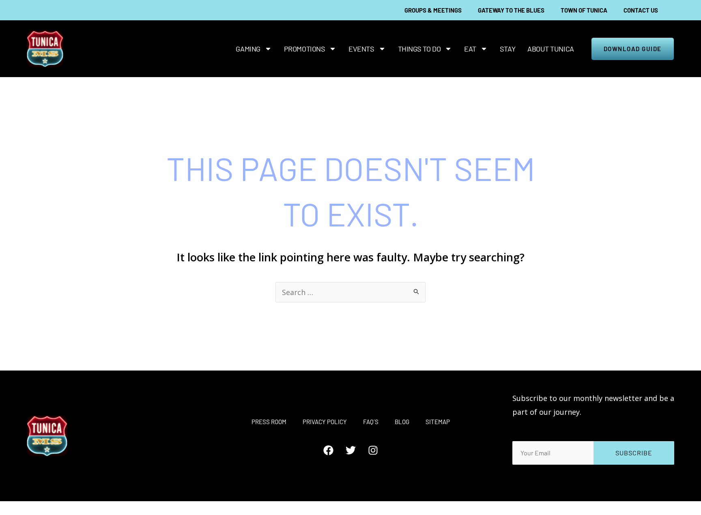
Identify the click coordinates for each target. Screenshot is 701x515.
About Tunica (550, 48)
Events (361, 48)
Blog (402, 421)
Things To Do (419, 48)
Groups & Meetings (433, 10)
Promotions (304, 48)
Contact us (641, 10)
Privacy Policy (325, 421)
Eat (470, 48)
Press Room (269, 421)
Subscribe (633, 453)
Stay (507, 48)
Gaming (248, 48)
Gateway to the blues (511, 10)
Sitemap (438, 421)
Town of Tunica (584, 10)
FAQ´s (370, 421)
